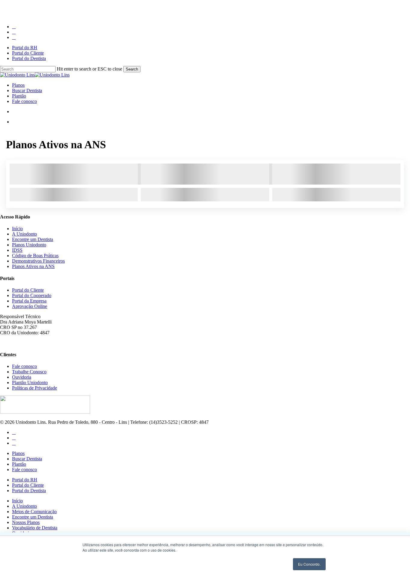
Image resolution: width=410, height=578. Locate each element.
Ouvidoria (21, 377)
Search (132, 69)
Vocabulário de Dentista (34, 527)
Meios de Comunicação (34, 511)
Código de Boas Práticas (35, 255)
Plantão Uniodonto (30, 382)
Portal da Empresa (29, 300)
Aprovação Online (29, 306)
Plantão (19, 464)
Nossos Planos (26, 522)
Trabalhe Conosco (29, 371)
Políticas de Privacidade (34, 387)
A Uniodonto (24, 233)
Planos (18, 453)
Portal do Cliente (28, 290)
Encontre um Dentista (32, 239)
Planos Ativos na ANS (33, 266)
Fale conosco (24, 366)
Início (17, 228)
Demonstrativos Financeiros (38, 260)
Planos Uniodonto (29, 244)
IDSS (17, 250)
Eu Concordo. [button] (309, 564)
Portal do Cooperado (31, 295)
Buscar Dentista (27, 458)
